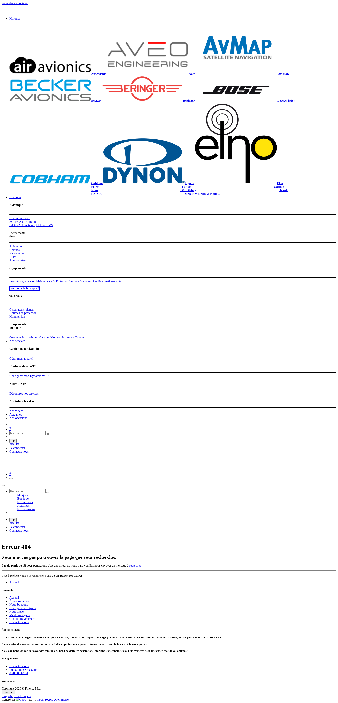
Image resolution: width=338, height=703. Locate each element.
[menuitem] (14, 18)
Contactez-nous (19, 510)
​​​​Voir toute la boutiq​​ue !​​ (24, 347)
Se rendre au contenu (15, 3)
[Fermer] (3, 544)
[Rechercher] (47, 492)
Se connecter (17, 506)
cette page (135, 624)
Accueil (14, 641)
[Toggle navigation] (11, 537)
